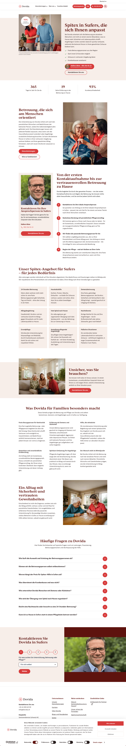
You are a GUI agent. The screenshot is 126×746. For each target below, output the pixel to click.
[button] (103, 1)
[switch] (53, 742)
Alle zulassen (110, 723)
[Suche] (105, 6)
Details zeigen (97, 742)
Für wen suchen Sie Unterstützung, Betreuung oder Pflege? (38, 659)
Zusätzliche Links (97, 698)
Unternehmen (57, 698)
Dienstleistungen (28, 151)
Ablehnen (111, 734)
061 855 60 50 (98, 6)
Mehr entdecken (77, 698)
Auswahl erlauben (110, 729)
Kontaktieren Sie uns (76, 72)
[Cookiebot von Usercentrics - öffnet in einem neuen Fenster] (12, 742)
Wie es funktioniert (29, 157)
